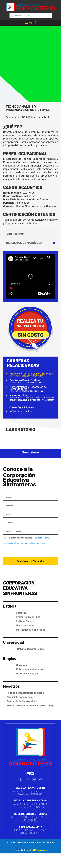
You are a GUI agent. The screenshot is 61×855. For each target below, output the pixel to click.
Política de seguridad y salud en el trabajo (30, 753)
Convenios (22, 713)
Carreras (21, 661)
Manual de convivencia (20, 745)
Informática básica (21, 394)
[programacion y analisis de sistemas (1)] (28, 446)
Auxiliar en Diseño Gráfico (28, 363)
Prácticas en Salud (27, 721)
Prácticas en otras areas (30, 717)
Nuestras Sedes (25, 673)
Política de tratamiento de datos (25, 741)
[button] (32, 23)
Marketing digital (32, 380)
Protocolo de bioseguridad (22, 749)
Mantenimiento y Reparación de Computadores (28, 371)
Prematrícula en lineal (28, 665)
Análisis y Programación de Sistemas (31, 357)
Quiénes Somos (25, 669)
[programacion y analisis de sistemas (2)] (28, 479)
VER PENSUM (16, 233)
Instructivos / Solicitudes (30, 678)
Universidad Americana (30, 697)
